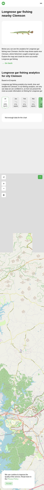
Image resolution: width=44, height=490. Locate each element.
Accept (8, 483)
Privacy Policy (13, 479)
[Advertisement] (22, 151)
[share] (3, 177)
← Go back (7, 63)
